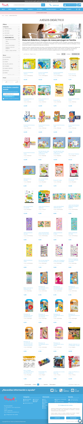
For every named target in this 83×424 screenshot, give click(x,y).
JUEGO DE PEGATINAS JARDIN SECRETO (58, 207)
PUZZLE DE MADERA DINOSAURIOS (58, 73)
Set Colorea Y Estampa (73, 154)
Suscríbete (8, 96)
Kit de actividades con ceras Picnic (29, 99)
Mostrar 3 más (11, 74)
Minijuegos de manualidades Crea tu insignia (73, 288)
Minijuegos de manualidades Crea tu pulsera (58, 344)
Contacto (68, 9)
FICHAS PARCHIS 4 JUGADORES (43, 372)
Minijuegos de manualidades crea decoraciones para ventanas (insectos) (28, 343)
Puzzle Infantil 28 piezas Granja (29, 153)
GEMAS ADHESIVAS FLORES (57, 233)
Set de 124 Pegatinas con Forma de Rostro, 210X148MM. (73, 260)
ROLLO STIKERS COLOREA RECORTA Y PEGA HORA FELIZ (29, 372)
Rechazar (73, 417)
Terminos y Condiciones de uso (60, 400)
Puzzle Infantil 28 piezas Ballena (73, 126)
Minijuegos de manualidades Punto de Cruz (73, 315)
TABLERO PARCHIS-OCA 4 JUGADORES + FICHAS (74, 345)
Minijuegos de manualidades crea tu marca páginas (44, 288)
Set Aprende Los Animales (27, 179)
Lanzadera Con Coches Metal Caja (58, 372)
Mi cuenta (46, 405)
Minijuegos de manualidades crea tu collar (44, 344)
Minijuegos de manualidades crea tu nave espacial (44, 315)
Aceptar (57, 417)
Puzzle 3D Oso (56, 100)
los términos (16, 98)
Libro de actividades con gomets (43, 179)
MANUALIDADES (19, 9)
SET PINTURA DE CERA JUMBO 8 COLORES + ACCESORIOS (44, 153)
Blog (61, 9)
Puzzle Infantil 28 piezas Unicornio (44, 126)
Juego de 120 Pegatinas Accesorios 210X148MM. (58, 261)
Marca (4, 55)
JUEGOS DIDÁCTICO (28, 403)
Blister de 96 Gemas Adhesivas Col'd (28, 288)
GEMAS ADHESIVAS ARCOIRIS (72, 233)
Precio (4, 77)
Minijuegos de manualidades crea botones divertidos (57, 288)
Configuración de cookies (12, 414)
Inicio (3, 9)
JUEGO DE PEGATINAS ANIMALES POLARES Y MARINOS (73, 206)
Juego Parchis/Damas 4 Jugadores (44, 207)
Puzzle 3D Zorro (72, 74)
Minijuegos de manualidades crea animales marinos (28, 315)
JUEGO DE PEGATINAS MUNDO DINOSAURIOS (44, 233)
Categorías (5, 26)
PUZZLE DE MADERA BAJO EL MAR (43, 73)
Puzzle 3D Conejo (57, 180)
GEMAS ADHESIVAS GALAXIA (28, 233)
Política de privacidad (70, 421)
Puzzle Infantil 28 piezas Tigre (58, 126)
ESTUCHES (39, 9)
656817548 (56, 5)
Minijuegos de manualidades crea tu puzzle (58, 315)
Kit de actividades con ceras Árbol (44, 99)
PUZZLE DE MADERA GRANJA (28, 73)
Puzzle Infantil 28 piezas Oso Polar (29, 126)
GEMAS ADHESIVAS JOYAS (28, 261)
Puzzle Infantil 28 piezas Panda (73, 99)
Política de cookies (78, 421)
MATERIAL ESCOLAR (51, 9)
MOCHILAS (30, 9)
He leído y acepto (12, 98)
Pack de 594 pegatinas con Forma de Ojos (44, 261)
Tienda (9, 9)
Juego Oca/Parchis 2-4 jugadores (73, 372)
